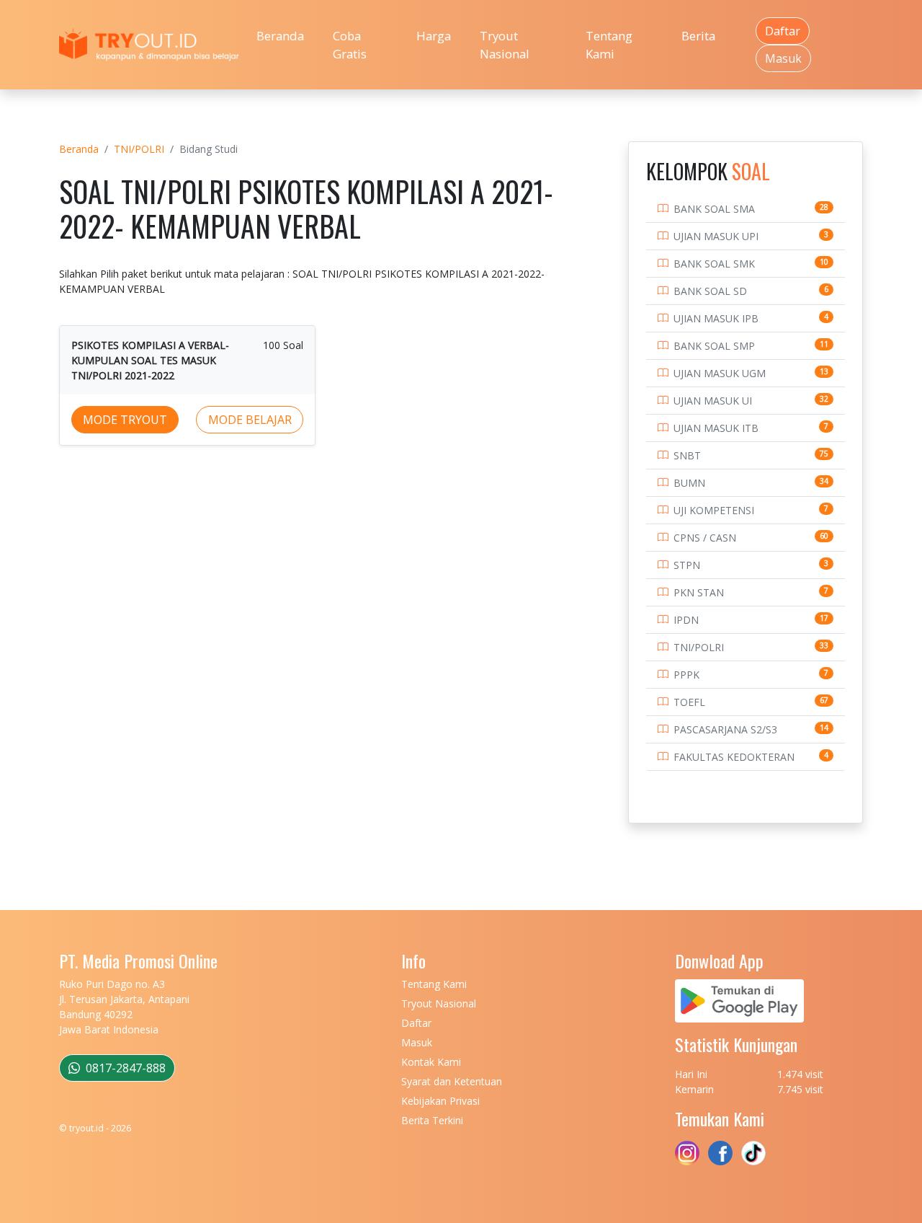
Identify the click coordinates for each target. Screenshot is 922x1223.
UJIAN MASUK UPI (715, 236)
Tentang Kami (609, 44)
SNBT (687, 455)
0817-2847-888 (124, 1068)
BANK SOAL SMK (714, 263)
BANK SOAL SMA (714, 209)
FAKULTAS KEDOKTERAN (734, 757)
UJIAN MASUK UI (712, 400)
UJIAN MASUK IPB (715, 318)
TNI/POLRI (139, 149)
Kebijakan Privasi (440, 1101)
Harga (433, 35)
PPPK (686, 674)
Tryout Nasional (504, 44)
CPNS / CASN (704, 537)
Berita (698, 35)
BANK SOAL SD (710, 291)
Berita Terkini (432, 1120)
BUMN (689, 483)
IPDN (686, 620)
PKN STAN (698, 592)
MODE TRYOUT (125, 420)
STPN (686, 565)
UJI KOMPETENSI (713, 510)
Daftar (782, 31)
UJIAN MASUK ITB (715, 428)
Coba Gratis (350, 44)
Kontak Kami (431, 1062)
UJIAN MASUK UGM (719, 373)
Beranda (280, 35)
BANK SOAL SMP (714, 346)
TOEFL (689, 702)
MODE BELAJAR (250, 420)
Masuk (783, 58)
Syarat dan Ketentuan (451, 1081)
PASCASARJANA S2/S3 (725, 729)
